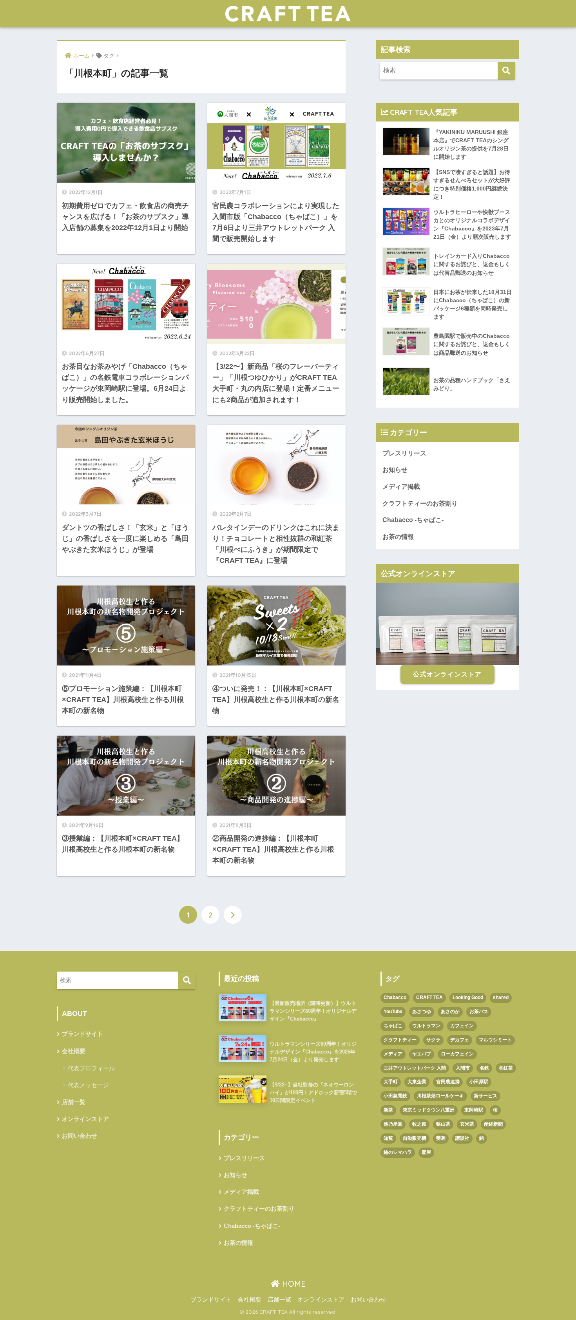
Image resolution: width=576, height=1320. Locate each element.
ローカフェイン (457, 1054)
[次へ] (233, 915)
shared (501, 997)
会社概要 (73, 1051)
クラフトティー (400, 1040)
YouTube (393, 1011)
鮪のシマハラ (398, 1152)
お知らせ (395, 469)
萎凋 (441, 1138)
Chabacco (395, 997)
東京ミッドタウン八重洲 (429, 1110)
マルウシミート (495, 1040)
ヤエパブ (421, 1054)
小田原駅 (478, 1081)
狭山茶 (443, 1124)
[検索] (506, 71)
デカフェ (459, 1040)
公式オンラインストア (447, 674)
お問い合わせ (79, 1136)
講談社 (462, 1138)
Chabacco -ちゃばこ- (413, 520)
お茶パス (478, 1011)
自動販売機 (414, 1138)
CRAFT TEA (429, 997)
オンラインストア (85, 1119)
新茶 (388, 1110)
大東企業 (417, 1081)
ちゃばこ (393, 1025)
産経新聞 (493, 1124)
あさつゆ (421, 1011)
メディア (393, 1054)
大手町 (391, 1081)
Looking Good (468, 997)
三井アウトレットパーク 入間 (415, 1068)
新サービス (485, 1096)
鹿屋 (426, 1152)
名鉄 (484, 1068)
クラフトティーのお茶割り (420, 503)
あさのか (450, 1011)
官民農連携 (448, 1081)
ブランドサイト (82, 1034)
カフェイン (462, 1025)
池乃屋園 (393, 1124)
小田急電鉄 (395, 1096)
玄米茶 (467, 1124)
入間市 (463, 1068)
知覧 (388, 1138)
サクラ (433, 1040)
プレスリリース (404, 453)
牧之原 (419, 1124)
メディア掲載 (401, 486)
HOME (293, 1284)
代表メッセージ (88, 1085)
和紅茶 (506, 1068)
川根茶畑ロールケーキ (440, 1096)
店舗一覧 (73, 1102)
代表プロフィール (91, 1068)
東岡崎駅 (473, 1110)
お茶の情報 (398, 536)
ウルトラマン (426, 1025)
